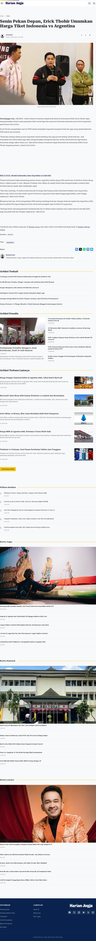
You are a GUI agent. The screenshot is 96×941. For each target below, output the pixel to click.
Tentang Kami (5, 909)
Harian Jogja (34, 227)
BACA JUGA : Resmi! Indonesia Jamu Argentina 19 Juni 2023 (25, 175)
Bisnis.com (37, 913)
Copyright (3, 916)
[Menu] (2, 3)
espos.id (36, 909)
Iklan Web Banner (6, 923)
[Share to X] (80, 249)
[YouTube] (84, 912)
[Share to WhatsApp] (84, 249)
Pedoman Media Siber (7, 913)
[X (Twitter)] (74, 912)
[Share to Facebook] (76, 249)
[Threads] (88, 912)
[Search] (89, 3)
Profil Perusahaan (6, 920)
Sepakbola (10, 242)
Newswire (9, 35)
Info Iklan (3, 927)
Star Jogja (37, 916)
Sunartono (10, 255)
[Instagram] (79, 912)
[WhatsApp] (93, 912)
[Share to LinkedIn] (88, 249)
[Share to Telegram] (91, 249)
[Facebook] (69, 912)
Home (2, 16)
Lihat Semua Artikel (8, 469)
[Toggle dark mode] (94, 3)
